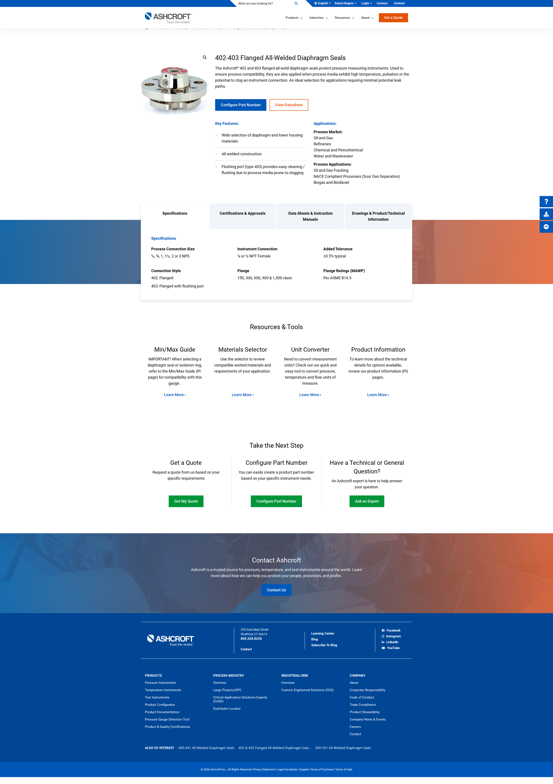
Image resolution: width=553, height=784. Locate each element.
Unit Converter (310, 349)
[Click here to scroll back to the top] (546, 227)
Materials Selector (242, 349)
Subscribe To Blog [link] (324, 645)
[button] (205, 57)
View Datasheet (289, 105)
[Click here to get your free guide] (546, 214)
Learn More (174, 394)
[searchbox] (268, 3)
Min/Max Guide (174, 349)
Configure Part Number (241, 105)
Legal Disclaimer (287, 769)
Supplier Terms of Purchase (316, 769)
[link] (391, 630)
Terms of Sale (343, 769)
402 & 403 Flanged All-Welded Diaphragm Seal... (274, 748)
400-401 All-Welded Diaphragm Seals (206, 748)
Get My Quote (186, 501)
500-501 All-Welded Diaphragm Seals (343, 748)
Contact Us (276, 590)
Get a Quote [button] (393, 18)
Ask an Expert (367, 501)
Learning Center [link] (322, 633)
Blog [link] (314, 639)
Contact (246, 649)
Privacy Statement (264, 769)
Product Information (378, 349)
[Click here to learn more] (546, 202)
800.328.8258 (251, 639)
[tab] (175, 216)
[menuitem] (321, 3)
